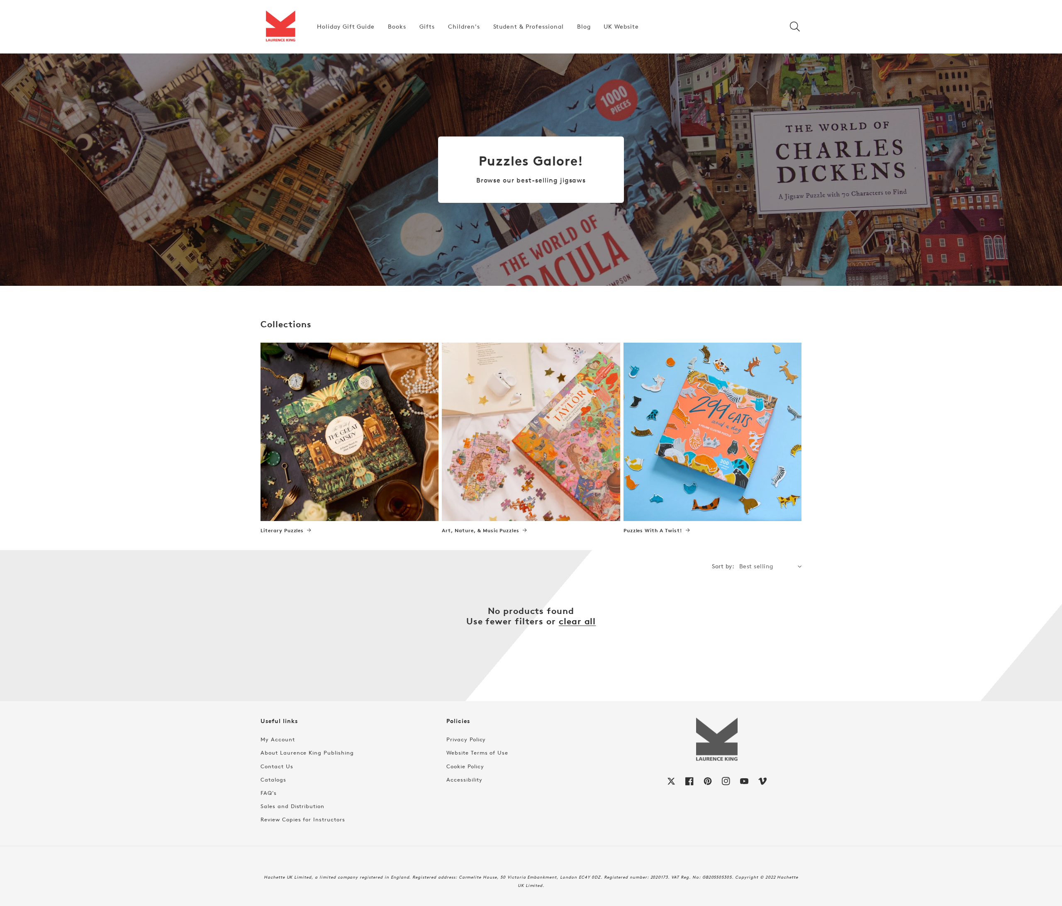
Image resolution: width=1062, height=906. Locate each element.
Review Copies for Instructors (303, 819)
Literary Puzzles (282, 530)
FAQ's (269, 792)
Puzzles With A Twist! (653, 530)
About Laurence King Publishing (307, 752)
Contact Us (277, 766)
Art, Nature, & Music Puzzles (480, 530)
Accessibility (464, 779)
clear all (577, 621)
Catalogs (273, 779)
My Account (278, 739)
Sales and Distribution (292, 806)
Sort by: (723, 566)
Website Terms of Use (477, 752)
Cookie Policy (465, 766)
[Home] (280, 26)
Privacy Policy (466, 739)
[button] (794, 26)
